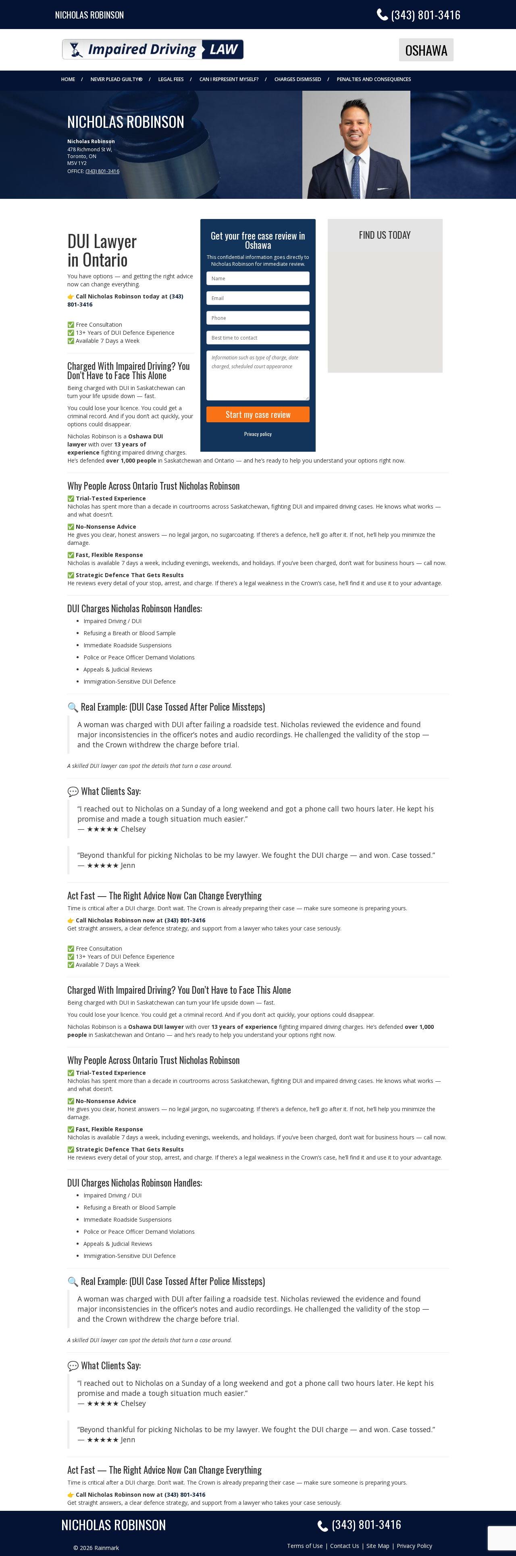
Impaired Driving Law (152, 46)
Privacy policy (258, 433)
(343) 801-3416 (426, 14)
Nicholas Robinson (89, 14)
